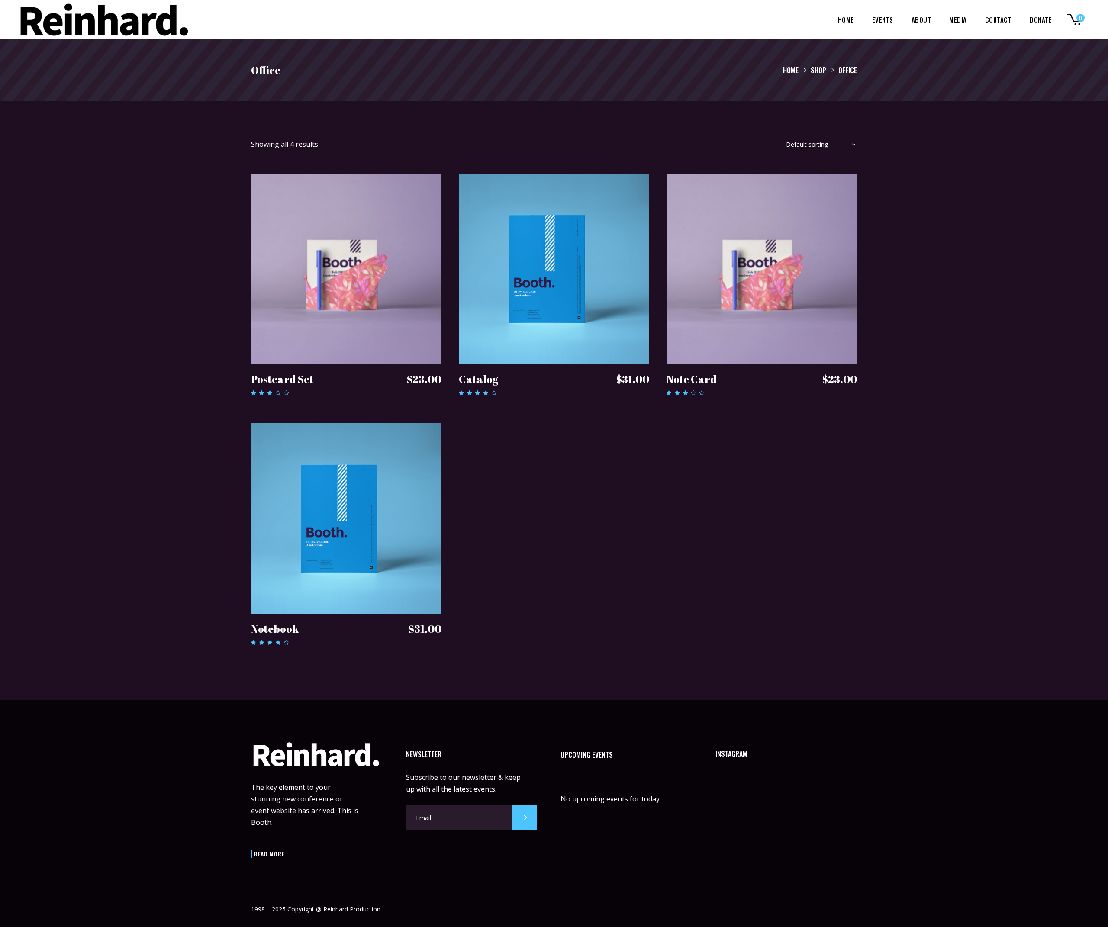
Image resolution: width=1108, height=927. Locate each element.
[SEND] (524, 817)
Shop (818, 70)
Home (791, 70)
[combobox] (818, 146)
